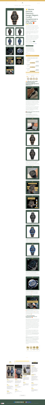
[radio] (32, 61)
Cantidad (27, 52)
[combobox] (2, 403)
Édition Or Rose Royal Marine (29, 48)
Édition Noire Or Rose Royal (29, 45)
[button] (6, 3)
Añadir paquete (32, 72)
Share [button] (27, 357)
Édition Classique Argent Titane (30, 49)
